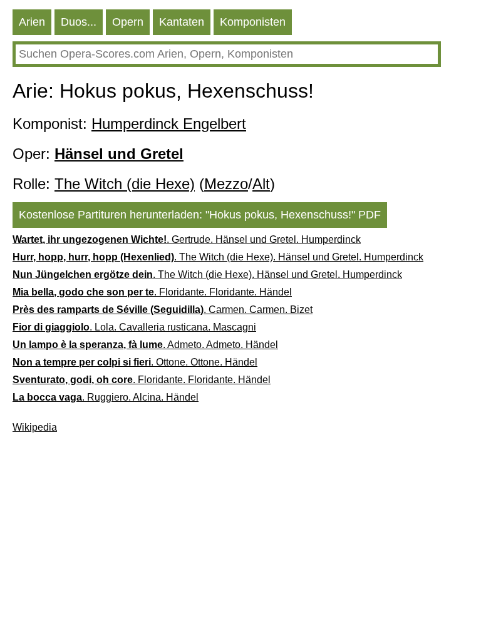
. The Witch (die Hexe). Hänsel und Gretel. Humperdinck (218, 257)
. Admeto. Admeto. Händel (145, 344)
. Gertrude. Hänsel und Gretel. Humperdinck (187, 239)
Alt (261, 183)
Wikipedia (35, 427)
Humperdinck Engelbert (168, 123)
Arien (32, 22)
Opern (127, 22)
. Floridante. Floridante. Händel (152, 292)
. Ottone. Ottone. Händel (135, 362)
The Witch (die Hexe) (124, 183)
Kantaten (181, 22)
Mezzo (226, 183)
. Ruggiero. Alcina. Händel (106, 397)
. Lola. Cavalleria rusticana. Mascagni (134, 327)
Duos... (78, 22)
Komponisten (253, 22)
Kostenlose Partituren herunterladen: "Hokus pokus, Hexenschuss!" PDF (200, 214)
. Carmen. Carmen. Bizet (163, 309)
